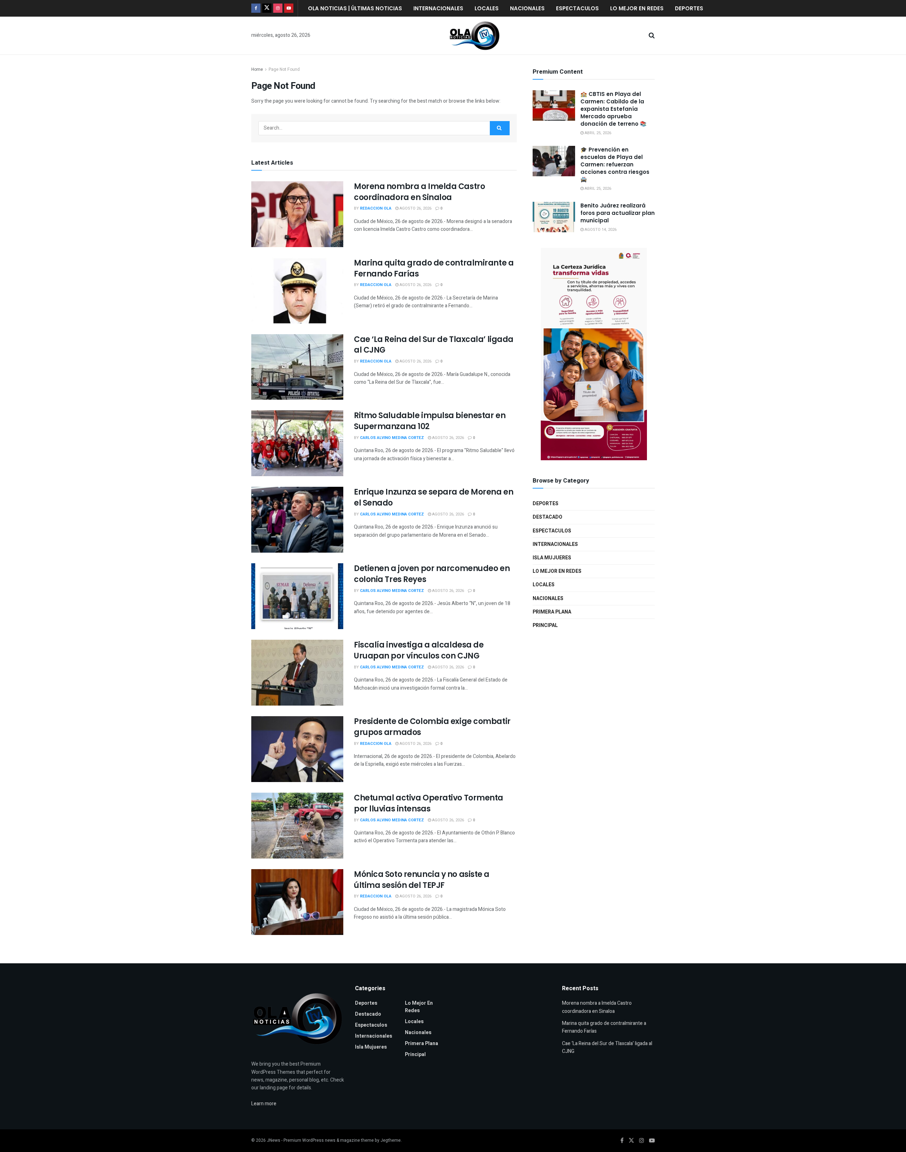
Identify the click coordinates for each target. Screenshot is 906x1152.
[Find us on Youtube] (288, 8)
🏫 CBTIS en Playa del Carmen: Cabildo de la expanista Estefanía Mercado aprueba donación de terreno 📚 (613, 108)
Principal (545, 625)
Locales (487, 8)
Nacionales (527, 8)
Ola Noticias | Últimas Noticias (355, 8)
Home (257, 69)
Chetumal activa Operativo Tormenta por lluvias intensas (428, 803)
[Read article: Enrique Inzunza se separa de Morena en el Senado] (297, 520)
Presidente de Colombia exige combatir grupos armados (432, 727)
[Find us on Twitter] (266, 8)
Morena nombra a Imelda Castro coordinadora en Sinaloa (419, 192)
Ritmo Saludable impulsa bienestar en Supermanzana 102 (429, 421)
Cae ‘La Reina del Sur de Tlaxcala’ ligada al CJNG (434, 345)
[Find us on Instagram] (277, 8)
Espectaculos (577, 8)
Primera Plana (552, 612)
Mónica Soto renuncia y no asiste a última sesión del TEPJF (421, 880)
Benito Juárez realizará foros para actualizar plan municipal (617, 213)
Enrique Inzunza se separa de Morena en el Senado (433, 497)
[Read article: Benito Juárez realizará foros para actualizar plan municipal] (554, 217)
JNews (273, 1140)
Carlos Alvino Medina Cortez (392, 438)
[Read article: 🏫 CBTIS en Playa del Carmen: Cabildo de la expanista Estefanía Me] (554, 105)
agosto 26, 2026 (414, 208)
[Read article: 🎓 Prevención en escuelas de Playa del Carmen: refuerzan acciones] (554, 161)
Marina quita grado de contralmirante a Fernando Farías (434, 268)
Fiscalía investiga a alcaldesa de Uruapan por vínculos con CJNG (418, 650)
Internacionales (438, 8)
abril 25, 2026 (597, 133)
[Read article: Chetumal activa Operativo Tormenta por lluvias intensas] (297, 826)
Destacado (547, 517)
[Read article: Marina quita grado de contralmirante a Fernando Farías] (297, 291)
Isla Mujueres (552, 557)
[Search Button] (652, 36)
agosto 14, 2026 (600, 230)
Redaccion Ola (375, 208)
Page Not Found (284, 69)
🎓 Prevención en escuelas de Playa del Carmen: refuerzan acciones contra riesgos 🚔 (614, 164)
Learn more (263, 1103)
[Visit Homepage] (474, 36)
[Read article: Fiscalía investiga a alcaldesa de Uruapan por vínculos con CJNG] (297, 673)
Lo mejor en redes (637, 8)
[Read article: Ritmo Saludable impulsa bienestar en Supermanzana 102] (297, 443)
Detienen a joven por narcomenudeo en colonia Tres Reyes (432, 574)
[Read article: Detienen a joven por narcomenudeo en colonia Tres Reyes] (297, 596)
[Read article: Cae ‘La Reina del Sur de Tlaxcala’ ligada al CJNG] (297, 367)
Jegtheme (390, 1140)
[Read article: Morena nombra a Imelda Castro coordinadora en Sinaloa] (297, 214)
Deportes (689, 8)
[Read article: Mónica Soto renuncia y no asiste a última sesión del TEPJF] (297, 902)
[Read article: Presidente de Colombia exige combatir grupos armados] (297, 749)
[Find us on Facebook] (255, 8)
